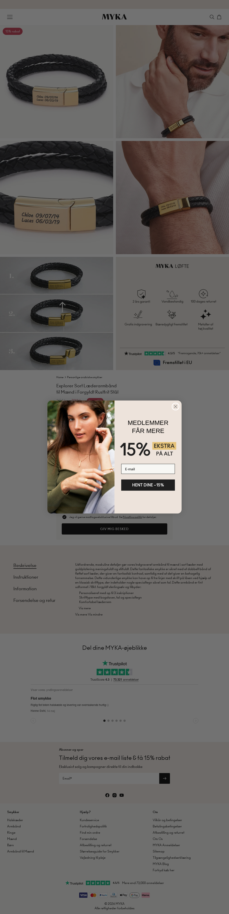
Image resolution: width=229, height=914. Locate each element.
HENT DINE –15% (148, 485)
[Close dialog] (175, 406)
